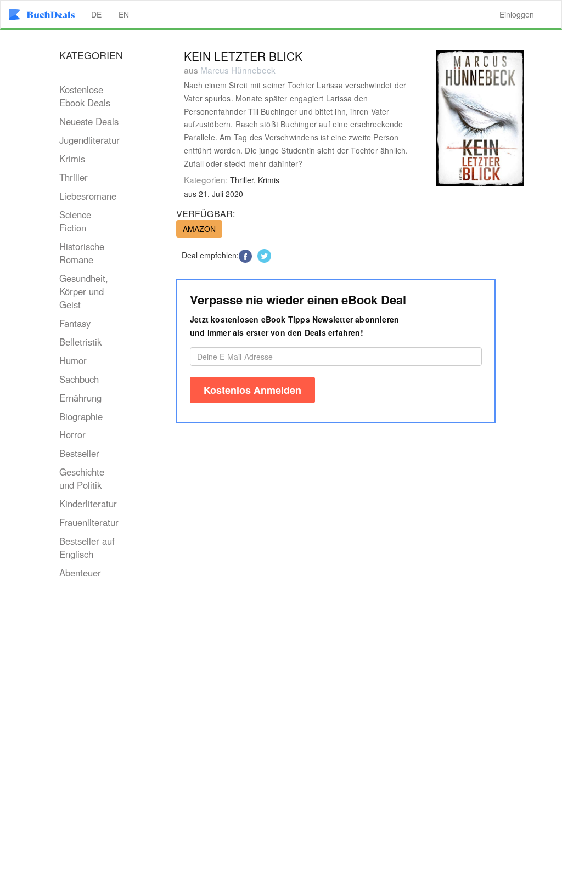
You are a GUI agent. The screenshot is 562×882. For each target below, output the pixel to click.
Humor (73, 360)
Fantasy (75, 323)
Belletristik (80, 341)
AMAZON (199, 228)
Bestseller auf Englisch (87, 547)
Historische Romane (81, 253)
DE (96, 14)
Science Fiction (75, 221)
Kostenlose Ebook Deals (84, 96)
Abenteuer (80, 572)
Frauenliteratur (89, 522)
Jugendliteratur (89, 139)
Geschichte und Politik (81, 478)
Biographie (81, 416)
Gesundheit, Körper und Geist (83, 291)
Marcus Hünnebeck (238, 70)
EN (124, 14)
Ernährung (80, 397)
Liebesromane (87, 195)
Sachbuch (79, 379)
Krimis (72, 158)
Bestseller (79, 453)
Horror (72, 434)
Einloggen (516, 14)
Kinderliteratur (88, 503)
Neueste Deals (89, 121)
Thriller (73, 177)
